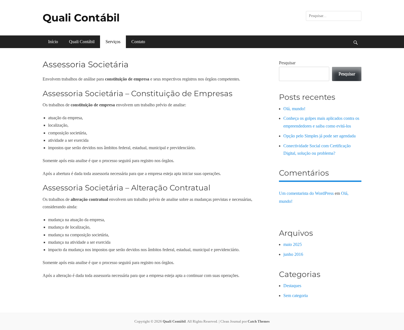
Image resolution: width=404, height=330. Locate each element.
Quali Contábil (81, 17)
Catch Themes (259, 321)
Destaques (292, 285)
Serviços (113, 41)
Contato (138, 41)
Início (53, 41)
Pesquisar (287, 62)
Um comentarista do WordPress (306, 193)
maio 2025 (292, 244)
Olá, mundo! (294, 108)
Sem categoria (295, 295)
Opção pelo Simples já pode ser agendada (319, 136)
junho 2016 (293, 254)
